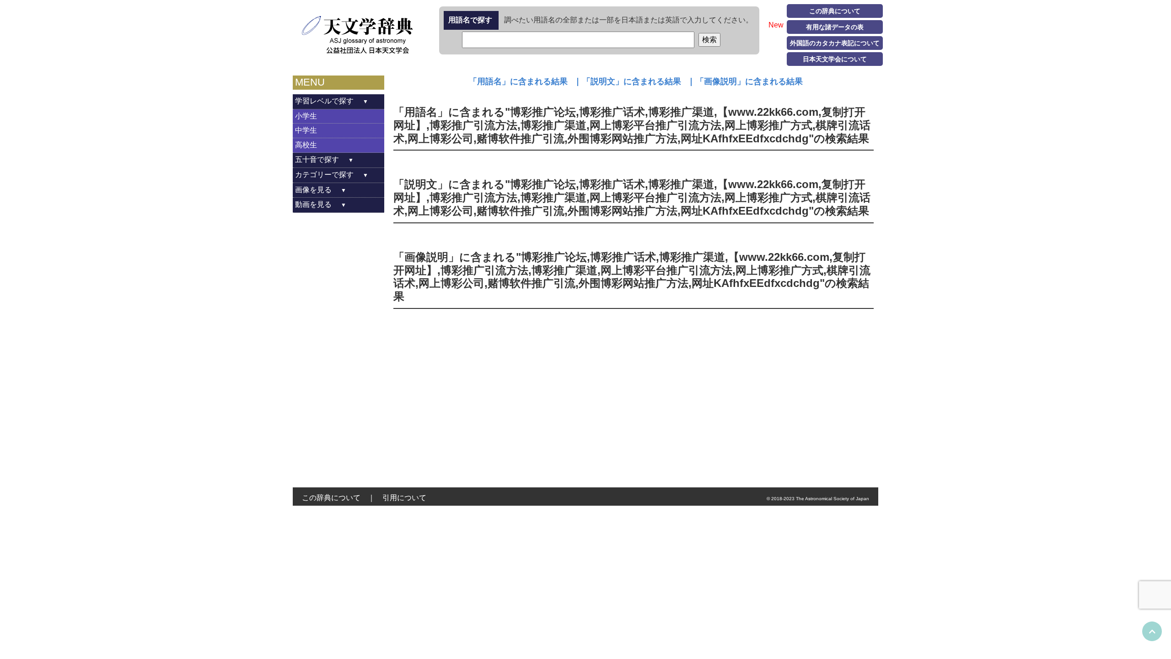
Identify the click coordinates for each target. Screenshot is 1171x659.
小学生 (306, 116)
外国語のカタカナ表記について (835, 43)
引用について (404, 498)
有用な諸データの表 (835, 27)
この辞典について (834, 11)
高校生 (306, 145)
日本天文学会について (835, 59)
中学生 (306, 130)
